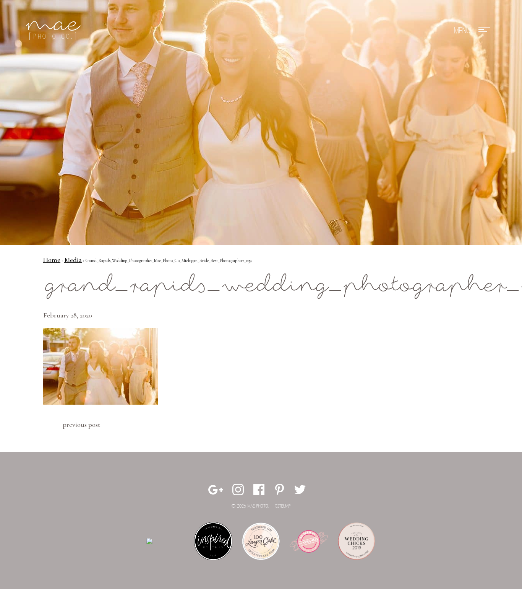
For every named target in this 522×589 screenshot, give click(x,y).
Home (51, 259)
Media (73, 259)
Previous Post (81, 424)
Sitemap (282, 506)
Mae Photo (54, 30)
